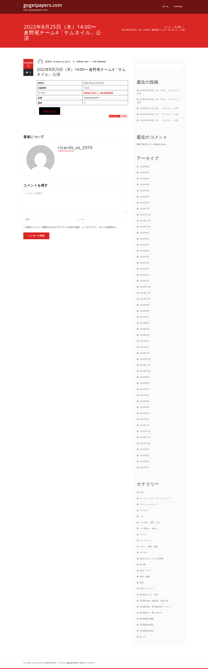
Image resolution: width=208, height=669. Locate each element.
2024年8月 (144, 310)
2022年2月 (144, 461)
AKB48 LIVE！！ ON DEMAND (91, 61)
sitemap (178, 6)
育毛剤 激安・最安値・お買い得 (154, 600)
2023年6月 (144, 395)
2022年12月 (145, 431)
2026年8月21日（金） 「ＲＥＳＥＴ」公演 (159, 108)
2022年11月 (145, 437)
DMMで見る (49, 111)
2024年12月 (145, 286)
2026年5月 (144, 184)
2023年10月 (145, 371)
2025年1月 (144, 280)
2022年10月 (145, 443)
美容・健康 (145, 576)
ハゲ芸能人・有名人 (149, 528)
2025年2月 (144, 274)
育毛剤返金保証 (147, 624)
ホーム (166, 6)
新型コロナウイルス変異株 (152, 558)
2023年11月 (145, 365)
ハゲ (142, 516)
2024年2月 (144, 347)
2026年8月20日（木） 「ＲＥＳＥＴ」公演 (159, 114)
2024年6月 (144, 322)
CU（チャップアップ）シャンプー (155, 498)
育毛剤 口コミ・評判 (149, 594)
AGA (142, 492)
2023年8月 (144, 383)
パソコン (144, 534)
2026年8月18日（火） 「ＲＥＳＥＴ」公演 (159, 120)
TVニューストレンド (149, 504)
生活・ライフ (146, 570)
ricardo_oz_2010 (61, 61)
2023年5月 (144, 401)
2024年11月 (145, 293)
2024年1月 (144, 353)
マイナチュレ (146, 540)
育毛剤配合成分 (147, 630)
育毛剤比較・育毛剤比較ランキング (155, 606)
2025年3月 (144, 268)
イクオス (144, 510)
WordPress (50, 662)
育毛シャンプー (147, 588)
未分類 (178, 26)
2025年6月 (144, 250)
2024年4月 (144, 335)
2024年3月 (144, 341)
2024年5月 (144, 329)
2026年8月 (144, 166)
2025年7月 (144, 244)
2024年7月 (144, 317)
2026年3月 (144, 196)
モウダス (144, 552)
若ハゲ (143, 636)
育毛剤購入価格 (147, 618)
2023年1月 (144, 425)
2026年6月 (144, 178)
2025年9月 (144, 232)
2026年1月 (144, 208)
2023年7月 (144, 389)
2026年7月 (144, 172)
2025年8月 (144, 238)
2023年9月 (144, 377)
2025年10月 (145, 226)
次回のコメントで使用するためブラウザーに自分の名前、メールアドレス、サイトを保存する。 (72, 227)
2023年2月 (144, 419)
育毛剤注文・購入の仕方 (151, 612)
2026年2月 (144, 202)
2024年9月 (144, 305)
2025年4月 (144, 262)
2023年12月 (145, 359)
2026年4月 (144, 190)
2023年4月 (144, 407)
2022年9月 (144, 449)
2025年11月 (145, 220)
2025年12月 (145, 214)
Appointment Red (75, 662)
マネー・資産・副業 (149, 546)
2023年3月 (144, 413)
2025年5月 (144, 256)
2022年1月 (144, 467)
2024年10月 (145, 298)
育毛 (142, 582)
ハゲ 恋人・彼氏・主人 (150, 522)
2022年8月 (144, 455)
